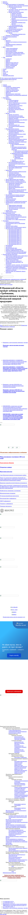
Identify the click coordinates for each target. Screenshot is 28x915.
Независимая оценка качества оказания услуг (14, 617)
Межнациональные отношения (7, 493)
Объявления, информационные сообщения (13, 326)
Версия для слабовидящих (14, 691)
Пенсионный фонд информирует (8, 498)
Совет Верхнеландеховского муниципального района (13, 475)
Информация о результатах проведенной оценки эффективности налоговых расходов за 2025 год (15, 904)
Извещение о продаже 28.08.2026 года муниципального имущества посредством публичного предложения (13, 386)
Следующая (9, 284)
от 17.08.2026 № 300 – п (9, 906)
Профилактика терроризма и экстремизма (10, 490)
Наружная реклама (6, 471)
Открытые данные (6, 467)
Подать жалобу (14, 655)
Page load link (3, 914)
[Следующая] (1, 422)
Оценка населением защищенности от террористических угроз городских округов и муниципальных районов (14, 876)
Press (1, 325)
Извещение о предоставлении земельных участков (15, 342)
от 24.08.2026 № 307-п (8, 901)
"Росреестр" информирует (6, 503)
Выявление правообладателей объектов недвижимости (13, 483)
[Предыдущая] (0, 422)
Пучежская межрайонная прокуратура (9, 495)
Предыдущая (3, 284)
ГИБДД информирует (5, 501)
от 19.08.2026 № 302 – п (9, 902)
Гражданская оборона (7, 463)
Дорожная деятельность (6, 506)
